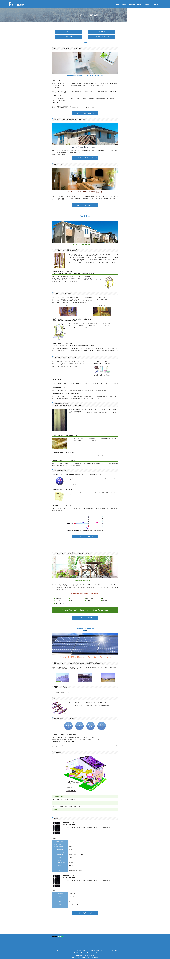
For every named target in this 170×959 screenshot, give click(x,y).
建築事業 (124, 4)
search (164, 4)
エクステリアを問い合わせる (85, 617)
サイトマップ (94, 952)
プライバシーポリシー (85, 952)
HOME (117, 4)
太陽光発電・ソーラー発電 (101, 37)
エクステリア (68, 37)
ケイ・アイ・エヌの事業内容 (75, 950)
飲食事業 (139, 4)
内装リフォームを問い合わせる (85, 205)
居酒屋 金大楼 (99, 950)
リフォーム (68, 31)
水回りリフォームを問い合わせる (85, 113)
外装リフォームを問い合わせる (85, 157)
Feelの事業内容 (92, 950)
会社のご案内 (147, 4)
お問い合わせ (156, 4)
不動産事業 (131, 4)
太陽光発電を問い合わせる (85, 913)
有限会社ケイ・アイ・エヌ (61, 950)
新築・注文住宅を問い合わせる (85, 536)
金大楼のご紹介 (107, 950)
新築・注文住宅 (101, 31)
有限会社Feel (85, 950)
